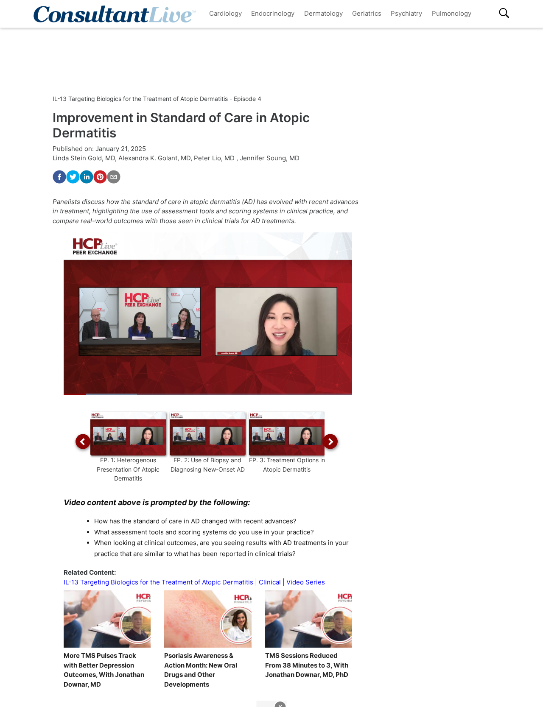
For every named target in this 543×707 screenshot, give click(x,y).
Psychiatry (406, 13)
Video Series (305, 582)
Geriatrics (366, 13)
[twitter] (73, 177)
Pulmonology (451, 13)
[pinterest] (100, 177)
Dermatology (323, 13)
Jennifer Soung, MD (269, 158)
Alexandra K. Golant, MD (154, 158)
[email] (113, 177)
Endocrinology (272, 13)
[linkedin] (86, 177)
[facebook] (59, 177)
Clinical (270, 582)
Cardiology (225, 13)
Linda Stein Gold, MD (84, 158)
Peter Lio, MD (215, 158)
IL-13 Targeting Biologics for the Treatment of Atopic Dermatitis (159, 582)
